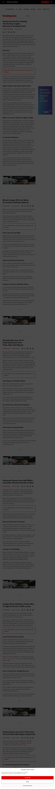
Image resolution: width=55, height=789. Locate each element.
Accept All (27, 777)
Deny (27, 781)
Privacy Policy (23, 773)
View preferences (27, 785)
